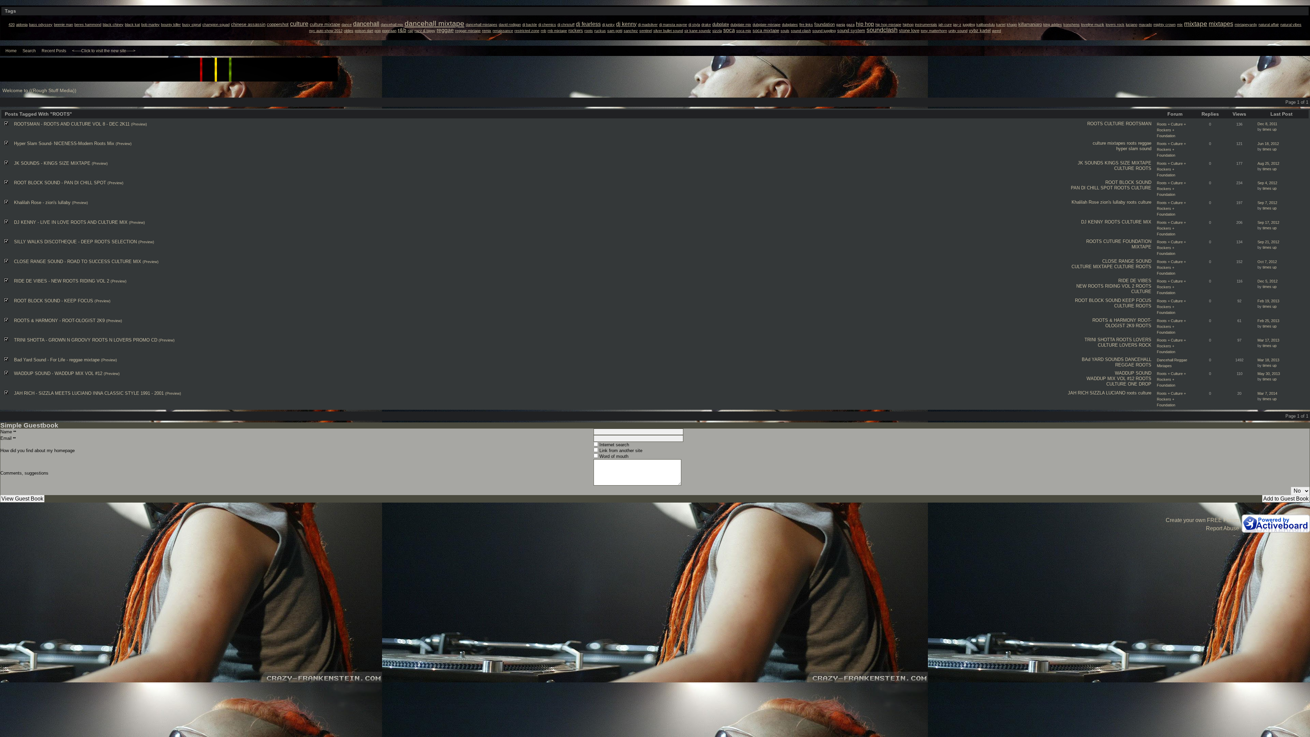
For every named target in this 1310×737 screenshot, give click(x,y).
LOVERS (1142, 339)
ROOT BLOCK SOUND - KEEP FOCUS (53, 300)
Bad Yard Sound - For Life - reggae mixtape (57, 359)
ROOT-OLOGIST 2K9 (1128, 323)
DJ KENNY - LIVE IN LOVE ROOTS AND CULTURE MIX (71, 222)
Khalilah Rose (1085, 202)
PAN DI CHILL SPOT (1092, 187)
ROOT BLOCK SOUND (1128, 182)
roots (1132, 143)
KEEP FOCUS (1136, 300)
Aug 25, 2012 (1268, 163)
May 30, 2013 (1268, 374)
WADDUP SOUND (1133, 373)
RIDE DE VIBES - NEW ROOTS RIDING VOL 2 (61, 281)
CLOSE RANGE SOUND (1126, 261)
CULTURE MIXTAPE (1092, 266)
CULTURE (1114, 123)
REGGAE (1124, 364)
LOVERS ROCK (1135, 345)
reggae (1144, 143)
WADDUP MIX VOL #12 (1110, 378)
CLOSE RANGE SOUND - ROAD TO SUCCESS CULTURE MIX (77, 261)
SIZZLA (1097, 392)
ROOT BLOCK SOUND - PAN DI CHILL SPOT (60, 182)
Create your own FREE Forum (1202, 520)
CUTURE (1112, 241)
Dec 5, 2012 (1267, 281)
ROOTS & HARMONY (1114, 320)
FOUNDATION (1137, 241)
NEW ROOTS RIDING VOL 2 (1105, 286)
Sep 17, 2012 (1268, 222)
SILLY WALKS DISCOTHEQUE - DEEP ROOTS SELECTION (75, 241)
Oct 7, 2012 (1267, 262)
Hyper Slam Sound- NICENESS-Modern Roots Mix (64, 143)
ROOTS (1095, 123)
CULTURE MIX (1136, 222)
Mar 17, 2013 (1268, 340)
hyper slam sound (1133, 148)
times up (1270, 129)
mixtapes (1116, 143)
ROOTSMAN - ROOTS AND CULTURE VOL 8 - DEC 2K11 (72, 124)
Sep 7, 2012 (1267, 203)
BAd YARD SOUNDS (1103, 359)
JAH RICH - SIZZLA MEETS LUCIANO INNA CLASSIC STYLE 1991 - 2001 (89, 393)
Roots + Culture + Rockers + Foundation (1171, 130)
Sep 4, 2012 (1267, 183)
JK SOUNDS (1090, 162)
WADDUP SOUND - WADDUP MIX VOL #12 (58, 373)
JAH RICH (1078, 392)
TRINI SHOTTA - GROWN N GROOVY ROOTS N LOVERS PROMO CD (85, 340)
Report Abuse (1222, 528)
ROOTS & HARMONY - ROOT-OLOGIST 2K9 (59, 320)
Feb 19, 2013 (1268, 301)
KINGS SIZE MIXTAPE (1128, 162)
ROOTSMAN (1138, 123)
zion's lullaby (1112, 202)
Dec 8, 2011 (1267, 124)
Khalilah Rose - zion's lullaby (42, 202)
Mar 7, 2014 (1267, 393)
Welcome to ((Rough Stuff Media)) (39, 90)
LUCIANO (1115, 392)
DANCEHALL (1138, 359)
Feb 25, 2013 (1268, 321)
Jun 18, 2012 (1268, 144)
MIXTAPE (1141, 246)
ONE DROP (1139, 384)
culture (1099, 143)
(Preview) (139, 124)
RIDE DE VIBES (1134, 280)
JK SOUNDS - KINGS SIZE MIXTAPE (52, 163)
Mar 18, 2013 (1268, 360)
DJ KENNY (1092, 222)
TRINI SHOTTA (1100, 339)
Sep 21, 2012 (1268, 242)
